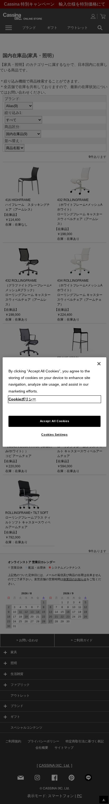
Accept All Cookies (54, 421)
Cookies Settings (54, 434)
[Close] (99, 363)
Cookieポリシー (22, 399)
